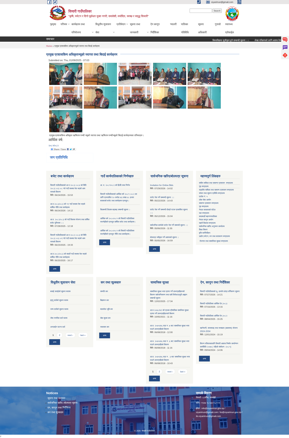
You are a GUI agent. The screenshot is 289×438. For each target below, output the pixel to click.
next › (70, 335)
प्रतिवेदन (121, 24)
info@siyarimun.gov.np (213, 408)
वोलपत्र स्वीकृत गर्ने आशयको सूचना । (164, 237)
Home (49, 46)
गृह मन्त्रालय (203, 186)
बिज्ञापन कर (104, 300)
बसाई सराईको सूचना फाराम (60, 291)
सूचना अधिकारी (202, 28)
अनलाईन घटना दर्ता (57, 327)
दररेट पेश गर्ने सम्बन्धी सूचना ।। (162, 197)
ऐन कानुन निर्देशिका (155, 28)
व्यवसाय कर (104, 327)
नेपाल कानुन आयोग (206, 219)
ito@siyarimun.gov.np (230, 412)
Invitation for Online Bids (161, 185)
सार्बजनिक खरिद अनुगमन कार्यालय (212, 226)
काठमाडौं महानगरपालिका (208, 216)
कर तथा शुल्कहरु (55, 412)
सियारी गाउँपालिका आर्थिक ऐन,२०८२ (213, 315)
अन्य (54, 269)
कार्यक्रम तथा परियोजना (78, 28)
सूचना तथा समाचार (56, 398)
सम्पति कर (104, 291)
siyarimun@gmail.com (207, 412)
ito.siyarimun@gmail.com (208, 416)
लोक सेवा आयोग (205, 200)
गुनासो (218, 24)
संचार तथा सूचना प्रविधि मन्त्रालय (212, 193)
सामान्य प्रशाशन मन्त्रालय (208, 203)
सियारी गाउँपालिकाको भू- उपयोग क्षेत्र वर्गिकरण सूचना (219, 291)
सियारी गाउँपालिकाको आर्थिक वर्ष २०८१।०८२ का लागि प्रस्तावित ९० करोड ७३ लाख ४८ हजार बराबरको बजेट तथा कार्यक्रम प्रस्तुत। (118, 197)
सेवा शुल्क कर (105, 318)
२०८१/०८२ (53, 145)
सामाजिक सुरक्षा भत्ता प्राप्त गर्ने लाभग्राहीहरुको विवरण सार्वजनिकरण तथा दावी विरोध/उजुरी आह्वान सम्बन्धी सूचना (168, 294)
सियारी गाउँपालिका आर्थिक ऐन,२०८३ (213, 303)
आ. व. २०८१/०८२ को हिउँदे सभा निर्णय (115, 185)
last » (82, 335)
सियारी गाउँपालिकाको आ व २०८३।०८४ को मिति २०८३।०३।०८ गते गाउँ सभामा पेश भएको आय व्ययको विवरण (68, 188)
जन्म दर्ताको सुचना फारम (59, 309)
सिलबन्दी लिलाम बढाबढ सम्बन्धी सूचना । (115, 209)
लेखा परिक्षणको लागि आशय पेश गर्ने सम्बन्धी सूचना (267, 40)
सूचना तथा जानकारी (135, 28)
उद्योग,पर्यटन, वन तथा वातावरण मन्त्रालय (214, 236)
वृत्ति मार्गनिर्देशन (204, 233)
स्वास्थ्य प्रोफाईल (229, 28)
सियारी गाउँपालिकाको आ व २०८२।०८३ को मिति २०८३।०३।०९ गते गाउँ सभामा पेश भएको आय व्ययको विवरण (68, 238)
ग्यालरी (173, 24)
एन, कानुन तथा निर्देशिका (59, 407)
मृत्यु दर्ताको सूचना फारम (59, 300)
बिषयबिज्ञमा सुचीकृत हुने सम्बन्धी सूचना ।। (222, 40)
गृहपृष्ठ (53, 24)
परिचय (64, 24)
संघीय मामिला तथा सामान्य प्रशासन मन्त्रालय (216, 183)
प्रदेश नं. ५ (203, 196)
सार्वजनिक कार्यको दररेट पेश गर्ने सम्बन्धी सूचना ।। (169, 225)
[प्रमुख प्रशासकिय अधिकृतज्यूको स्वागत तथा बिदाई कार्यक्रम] (65, 73)
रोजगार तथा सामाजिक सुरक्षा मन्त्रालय (213, 241)
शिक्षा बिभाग (203, 229)
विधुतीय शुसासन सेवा (103, 28)
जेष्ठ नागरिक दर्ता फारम (58, 318)
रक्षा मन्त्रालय (204, 213)
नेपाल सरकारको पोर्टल (207, 209)
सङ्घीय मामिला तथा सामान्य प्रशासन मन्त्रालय (216, 190)
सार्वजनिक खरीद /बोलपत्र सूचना (63, 402)
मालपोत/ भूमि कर (106, 309)
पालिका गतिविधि (185, 28)
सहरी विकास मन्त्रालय (207, 223)
